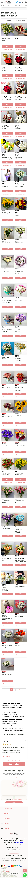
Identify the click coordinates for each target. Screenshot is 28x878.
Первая (5, 690)
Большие (22, 716)
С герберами (16, 710)
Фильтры (8, 20)
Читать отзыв (6, 756)
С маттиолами (15, 726)
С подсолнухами (7, 730)
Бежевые (12, 707)
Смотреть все (14, 764)
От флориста (6, 712)
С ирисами (5, 719)
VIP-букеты (15, 723)
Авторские (19, 705)
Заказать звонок (13, 853)
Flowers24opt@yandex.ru (14, 855)
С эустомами (6, 726)
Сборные (12, 705)
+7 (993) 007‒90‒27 (13, 850)
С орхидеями (6, 716)
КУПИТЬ (7, 46)
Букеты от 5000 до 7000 (9, 721)
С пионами (20, 728)
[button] (8, 760)
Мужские (13, 712)
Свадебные (5, 707)
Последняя (22, 690)
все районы (19, 842)
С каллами (19, 719)
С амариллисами (7, 710)
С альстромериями (18, 730)
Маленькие (12, 719)
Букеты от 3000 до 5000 (9, 728)
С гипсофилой (15, 716)
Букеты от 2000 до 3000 (9, 714)
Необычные (5, 705)
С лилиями (19, 707)
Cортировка (21, 20)
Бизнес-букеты (6, 723)
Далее (14, 802)
